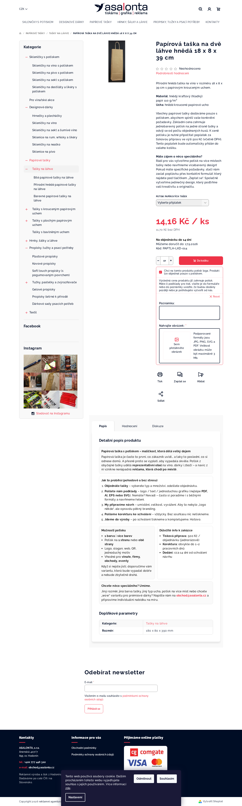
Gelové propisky (43, 289)
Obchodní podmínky (84, 747)
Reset (216, 296)
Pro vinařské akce (41, 100)
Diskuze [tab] (157, 426)
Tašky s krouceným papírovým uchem (54, 211)
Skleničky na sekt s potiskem (52, 80)
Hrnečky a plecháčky (47, 116)
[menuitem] (38, 22)
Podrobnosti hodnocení (172, 73)
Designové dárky (41, 107)
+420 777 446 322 (35, 762)
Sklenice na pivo (43, 151)
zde (67, 788)
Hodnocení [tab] (129, 426)
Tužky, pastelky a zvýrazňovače (54, 282)
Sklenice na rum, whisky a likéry (54, 137)
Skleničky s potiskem (44, 57)
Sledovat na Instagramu (53, 413)
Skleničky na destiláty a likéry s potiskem (54, 89)
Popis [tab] (103, 426)
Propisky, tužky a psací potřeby (51, 248)
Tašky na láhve (42, 169)
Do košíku (203, 260)
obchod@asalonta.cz (41, 767)
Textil (33, 312)
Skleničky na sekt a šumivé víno (54, 130)
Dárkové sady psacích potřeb (53, 304)
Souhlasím (167, 778)
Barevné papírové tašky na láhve (52, 198)
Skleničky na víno (44, 123)
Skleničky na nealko (46, 144)
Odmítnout (143, 778)
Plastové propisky (45, 256)
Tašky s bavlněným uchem (51, 232)
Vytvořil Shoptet (213, 801)
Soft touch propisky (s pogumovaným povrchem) (51, 273)
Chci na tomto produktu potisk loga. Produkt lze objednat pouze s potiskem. (191, 272)
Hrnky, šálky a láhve (43, 240)
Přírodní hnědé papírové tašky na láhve (55, 187)
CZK (21, 9)
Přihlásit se (94, 708)
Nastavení (75, 797)
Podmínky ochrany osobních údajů (92, 754)
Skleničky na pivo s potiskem (52, 72)
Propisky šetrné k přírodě (50, 296)
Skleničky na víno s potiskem (52, 65)
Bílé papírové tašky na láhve (54, 177)
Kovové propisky (44, 263)
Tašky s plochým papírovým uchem (52, 223)
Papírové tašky (40, 160)
